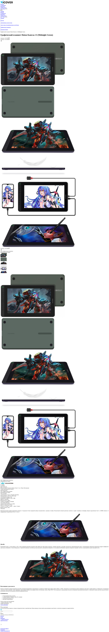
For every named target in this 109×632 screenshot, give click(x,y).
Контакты (3, 6)
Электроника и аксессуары (6, 22)
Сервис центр (3, 7)
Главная (2, 11)
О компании (3, 5)
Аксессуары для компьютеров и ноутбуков (10, 25)
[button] (6, 611)
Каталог (2, 4)
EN (1, 8)
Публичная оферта (5, 628)
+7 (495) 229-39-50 (4, 619)
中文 (4, 8)
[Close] (1, 606)
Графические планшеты (6, 27)
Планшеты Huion (4, 29)
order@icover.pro (4, 620)
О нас (2, 617)
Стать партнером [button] (4, 604)
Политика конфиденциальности (5, 630)
